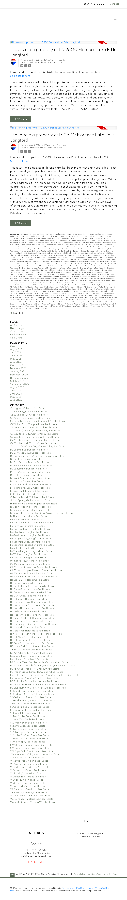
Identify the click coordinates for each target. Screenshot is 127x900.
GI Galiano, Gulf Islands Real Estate (29, 494)
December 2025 (19, 375)
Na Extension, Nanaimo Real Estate (29, 599)
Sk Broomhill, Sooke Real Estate (27, 293)
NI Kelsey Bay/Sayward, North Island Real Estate (33, 276)
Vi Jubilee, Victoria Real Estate (53, 304)
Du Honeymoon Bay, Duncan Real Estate (77, 245)
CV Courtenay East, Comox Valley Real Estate (34, 437)
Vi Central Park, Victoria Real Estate (29, 761)
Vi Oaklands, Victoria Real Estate (77, 304)
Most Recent (16, 346)
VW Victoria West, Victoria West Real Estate (31, 308)
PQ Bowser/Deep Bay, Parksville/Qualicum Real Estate (95, 281)
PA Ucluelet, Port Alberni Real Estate (62, 281)
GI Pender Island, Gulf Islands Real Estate (34, 251)
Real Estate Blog (18, 335)
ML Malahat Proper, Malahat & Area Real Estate (65, 264)
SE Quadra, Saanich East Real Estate (75, 291)
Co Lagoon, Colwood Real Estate (32, 234)
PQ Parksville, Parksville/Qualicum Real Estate (26, 287)
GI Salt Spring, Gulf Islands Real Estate (64, 251)
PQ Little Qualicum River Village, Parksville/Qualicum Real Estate (57, 285)
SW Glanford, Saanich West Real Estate (74, 298)
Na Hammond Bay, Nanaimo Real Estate (41, 270)
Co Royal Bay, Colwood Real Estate (58, 234)
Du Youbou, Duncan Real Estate (27, 482)
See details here (20, 76)
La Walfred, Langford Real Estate (28, 261)
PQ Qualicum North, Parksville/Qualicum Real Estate (38, 688)
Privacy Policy (79, 874)
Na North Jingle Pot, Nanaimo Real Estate (72, 270)
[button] (30, 833)
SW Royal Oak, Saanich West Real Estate (25, 300)
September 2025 (19, 384)
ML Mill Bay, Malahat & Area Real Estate (98, 264)
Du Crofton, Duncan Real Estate (22, 245)
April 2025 (16, 400)
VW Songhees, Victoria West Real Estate (31, 799)
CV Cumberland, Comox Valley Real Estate (74, 240)
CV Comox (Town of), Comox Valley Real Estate (43, 238)
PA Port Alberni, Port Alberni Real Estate (31, 653)
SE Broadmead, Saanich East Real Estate (30, 289)
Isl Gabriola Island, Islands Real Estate (30, 507)
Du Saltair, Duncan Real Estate (56, 247)
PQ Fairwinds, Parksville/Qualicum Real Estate (73, 283)
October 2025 (17, 381)
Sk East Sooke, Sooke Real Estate (51, 293)
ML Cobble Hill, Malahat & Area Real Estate (31, 264)
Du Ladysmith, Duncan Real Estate (28, 469)
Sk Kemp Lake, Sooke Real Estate (27, 726)
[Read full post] (63, 44)
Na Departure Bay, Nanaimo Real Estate (61, 268)
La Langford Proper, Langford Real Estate (53, 259)
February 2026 (18, 368)
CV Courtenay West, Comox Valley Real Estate (41, 240)
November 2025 (19, 378)
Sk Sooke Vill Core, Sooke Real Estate (97, 295)
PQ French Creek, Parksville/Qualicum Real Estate (36, 672)
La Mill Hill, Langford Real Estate (80, 259)
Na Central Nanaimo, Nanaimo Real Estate (33, 586)
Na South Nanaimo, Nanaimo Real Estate (32, 621)
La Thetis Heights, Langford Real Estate (31, 551)
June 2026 (16, 356)
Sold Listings (17, 338)
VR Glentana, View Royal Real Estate (29, 789)
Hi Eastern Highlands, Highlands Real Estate (95, 251)
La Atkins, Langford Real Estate (41, 255)
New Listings (17, 328)
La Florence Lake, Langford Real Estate (45, 62)
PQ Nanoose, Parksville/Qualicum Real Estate (98, 285)
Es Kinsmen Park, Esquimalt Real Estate (30, 249)
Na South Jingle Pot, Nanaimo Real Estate (87, 272)
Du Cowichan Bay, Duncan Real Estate (64, 242)
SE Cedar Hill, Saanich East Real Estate (91, 289)
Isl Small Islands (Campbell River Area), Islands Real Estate (86, 253)
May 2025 (15, 397)
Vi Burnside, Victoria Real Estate (86, 300)
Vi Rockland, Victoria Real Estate (101, 304)
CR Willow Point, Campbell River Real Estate (81, 236)
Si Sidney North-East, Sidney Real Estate (31, 710)
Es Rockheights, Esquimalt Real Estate (58, 249)
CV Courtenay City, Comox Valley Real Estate (77, 238)
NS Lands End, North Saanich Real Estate (49, 278)
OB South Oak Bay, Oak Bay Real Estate (78, 278)
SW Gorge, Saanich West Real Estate (103, 298)
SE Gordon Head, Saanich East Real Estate (32, 701)
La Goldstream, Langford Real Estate (70, 257)
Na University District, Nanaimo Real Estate (49, 274)
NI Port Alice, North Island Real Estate (65, 276)
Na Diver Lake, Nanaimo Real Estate (90, 268)
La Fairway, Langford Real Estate (95, 255)
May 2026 (15, 359)
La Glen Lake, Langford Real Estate (43, 257)
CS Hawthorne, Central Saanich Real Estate (33, 428)
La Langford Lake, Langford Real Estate (31, 542)
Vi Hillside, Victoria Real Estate (26, 773)
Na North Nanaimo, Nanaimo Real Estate (32, 608)
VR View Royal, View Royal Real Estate (75, 306)
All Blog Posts (17, 325)
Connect (114, 4)
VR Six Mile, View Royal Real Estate (47, 306)
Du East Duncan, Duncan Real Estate (48, 245)
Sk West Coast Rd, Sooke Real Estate (29, 739)
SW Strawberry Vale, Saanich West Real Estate (57, 300)
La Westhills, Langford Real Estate (53, 261)
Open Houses (17, 331)
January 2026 (17, 371)
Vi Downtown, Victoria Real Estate (31, 302)
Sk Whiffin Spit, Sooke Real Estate (47, 298)
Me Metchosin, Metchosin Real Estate (30, 564)
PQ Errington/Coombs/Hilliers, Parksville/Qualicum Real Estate (33, 283)
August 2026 (17, 349)
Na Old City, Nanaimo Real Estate (28, 272)
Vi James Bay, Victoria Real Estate (28, 304)
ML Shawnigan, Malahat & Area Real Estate (33, 577)
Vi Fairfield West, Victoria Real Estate (58, 302)
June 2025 (16, 394)
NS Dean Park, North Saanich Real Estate (31, 643)
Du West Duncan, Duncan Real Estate (81, 247)
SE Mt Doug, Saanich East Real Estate (47, 291)
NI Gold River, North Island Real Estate (30, 631)
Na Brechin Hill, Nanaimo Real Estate (53, 266)
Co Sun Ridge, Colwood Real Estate (85, 234)
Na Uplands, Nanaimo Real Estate (78, 274)
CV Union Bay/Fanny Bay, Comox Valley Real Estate (37, 447)
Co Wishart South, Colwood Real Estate (31, 418)
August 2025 (17, 387)
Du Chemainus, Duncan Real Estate (37, 242)
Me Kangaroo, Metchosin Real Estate (79, 261)
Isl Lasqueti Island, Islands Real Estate (50, 253)
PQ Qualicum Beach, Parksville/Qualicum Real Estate (63, 287)
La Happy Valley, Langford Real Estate (99, 257)
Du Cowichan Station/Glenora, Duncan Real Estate (97, 242)
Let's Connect (36, 862)
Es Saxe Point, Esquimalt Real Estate (85, 249)
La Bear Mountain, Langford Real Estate (68, 255)
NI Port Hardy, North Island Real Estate (94, 276)
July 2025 (15, 391)
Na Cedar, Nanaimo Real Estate (79, 266)
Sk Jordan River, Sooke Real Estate (100, 293)
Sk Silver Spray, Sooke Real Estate (71, 295)
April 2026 (16, 362)
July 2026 (15, 353)
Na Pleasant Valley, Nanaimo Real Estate (56, 272)
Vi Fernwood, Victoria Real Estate (84, 302)
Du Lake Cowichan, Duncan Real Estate (30, 247)
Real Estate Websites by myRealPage (101, 874)
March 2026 (16, 365)
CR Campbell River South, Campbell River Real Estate (45, 236)
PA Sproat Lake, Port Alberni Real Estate (33, 281)
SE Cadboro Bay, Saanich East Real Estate (61, 289)
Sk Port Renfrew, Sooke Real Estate (45, 295)
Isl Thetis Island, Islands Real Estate (28, 516)
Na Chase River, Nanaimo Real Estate (32, 268)
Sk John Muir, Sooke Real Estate (75, 293)
